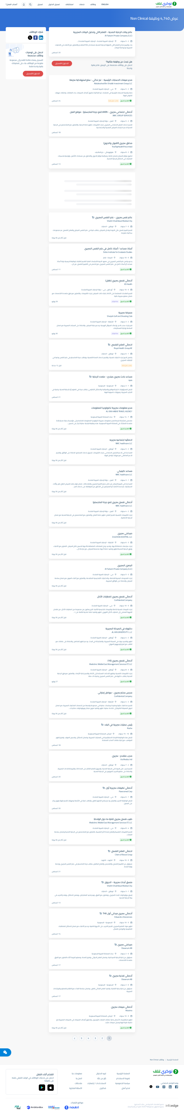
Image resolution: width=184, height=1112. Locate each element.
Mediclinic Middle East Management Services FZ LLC (110, 664)
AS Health (128, 284)
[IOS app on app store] (50, 1087)
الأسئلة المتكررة (75, 1088)
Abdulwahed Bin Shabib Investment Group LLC (113, 83)
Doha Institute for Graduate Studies (117, 252)
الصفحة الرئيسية (172, 1060)
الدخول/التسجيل (62, 63)
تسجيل (40, 4)
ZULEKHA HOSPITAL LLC (122, 537)
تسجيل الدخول (54, 4)
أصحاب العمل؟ (11, 4)
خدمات (81, 4)
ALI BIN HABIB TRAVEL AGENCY (119, 411)
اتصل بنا (79, 1078)
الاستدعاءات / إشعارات (96, 1083)
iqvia (130, 380)
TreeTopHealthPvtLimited (122, 146)
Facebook (35, 37)
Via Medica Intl (126, 759)
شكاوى (102, 1088)
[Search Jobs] (30, 4)
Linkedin (41, 37)
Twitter (30, 37)
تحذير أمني (125, 1088)
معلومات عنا (77, 1073)
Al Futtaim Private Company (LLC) (118, 35)
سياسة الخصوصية (122, 1083)
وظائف (93, 4)
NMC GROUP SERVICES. (122, 115)
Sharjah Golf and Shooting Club (119, 316)
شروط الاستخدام (123, 1078)
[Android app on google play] (42, 1087)
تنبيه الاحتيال (101, 1073)
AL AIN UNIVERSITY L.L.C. (121, 632)
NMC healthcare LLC (124, 443)
